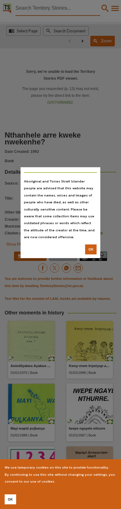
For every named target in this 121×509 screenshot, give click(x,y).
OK (91, 249)
